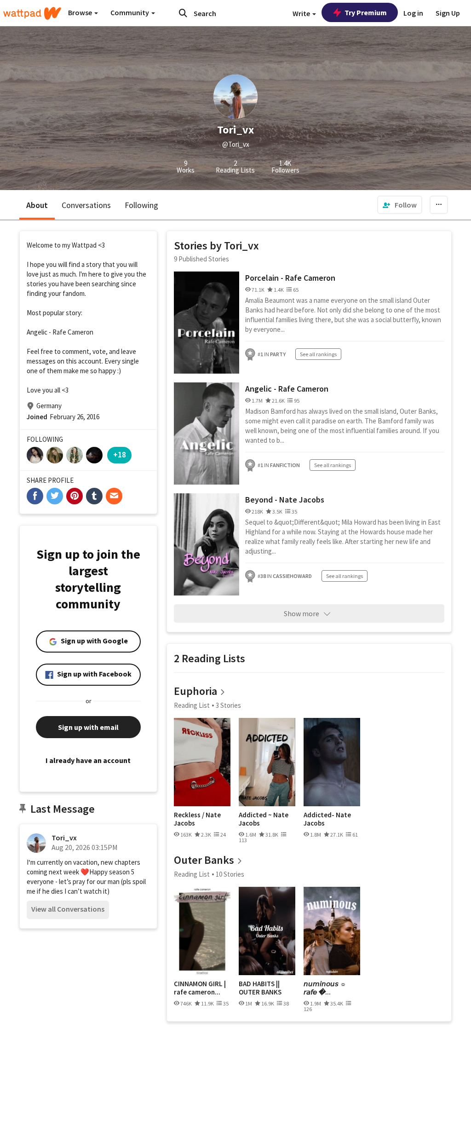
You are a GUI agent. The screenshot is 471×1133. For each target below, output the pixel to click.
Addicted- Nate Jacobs (327, 819)
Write (302, 13)
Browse (80, 12)
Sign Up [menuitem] (448, 12)
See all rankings (318, 354)
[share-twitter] (54, 496)
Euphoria (195, 691)
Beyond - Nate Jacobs (284, 499)
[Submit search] (183, 13)
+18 (119, 454)
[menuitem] (399, 205)
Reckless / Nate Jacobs (197, 819)
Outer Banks (204, 860)
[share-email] (114, 496)
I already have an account (88, 760)
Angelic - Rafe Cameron (286, 388)
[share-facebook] (35, 496)
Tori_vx (64, 837)
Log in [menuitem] (413, 12)
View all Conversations (67, 908)
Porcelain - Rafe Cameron (290, 277)
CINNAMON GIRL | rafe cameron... (200, 988)
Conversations (86, 205)
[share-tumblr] (94, 496)
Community (130, 12)
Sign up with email (88, 727)
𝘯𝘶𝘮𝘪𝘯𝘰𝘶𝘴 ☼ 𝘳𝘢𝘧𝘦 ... (325, 988)
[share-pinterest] (74, 496)
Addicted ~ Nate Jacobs (263, 819)
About (37, 205)
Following (141, 205)
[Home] (32, 13)
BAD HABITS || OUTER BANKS (260, 988)
